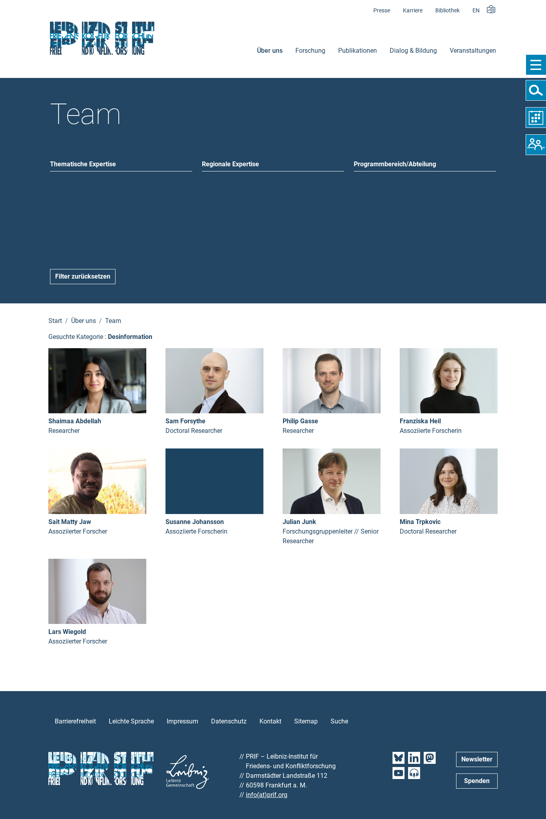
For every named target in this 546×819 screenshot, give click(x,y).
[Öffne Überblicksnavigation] (536, 64)
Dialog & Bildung (413, 50)
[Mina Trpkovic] (449, 480)
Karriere (412, 10)
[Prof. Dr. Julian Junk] (332, 480)
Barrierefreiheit (75, 721)
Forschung (310, 50)
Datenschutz (229, 721)
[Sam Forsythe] (214, 380)
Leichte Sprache (131, 721)
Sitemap (306, 721)
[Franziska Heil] (449, 380)
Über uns (270, 50)
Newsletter (476, 759)
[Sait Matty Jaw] (97, 480)
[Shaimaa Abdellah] (97, 380)
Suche (339, 721)
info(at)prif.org (266, 795)
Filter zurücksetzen (82, 276)
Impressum (182, 721)
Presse (381, 10)
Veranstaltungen (473, 50)
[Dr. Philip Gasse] (332, 380)
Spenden (477, 781)
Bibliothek (447, 10)
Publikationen (357, 50)
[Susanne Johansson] (214, 480)
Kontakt (270, 721)
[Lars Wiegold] (97, 591)
